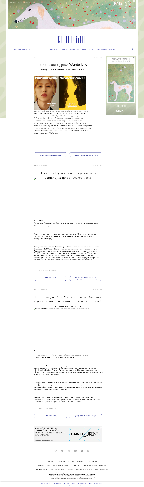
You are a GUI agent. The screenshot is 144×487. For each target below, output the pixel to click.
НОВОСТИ (37, 57)
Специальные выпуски (22, 49)
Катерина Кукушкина (49, 270)
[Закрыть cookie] (116, 484)
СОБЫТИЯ (44, 165)
